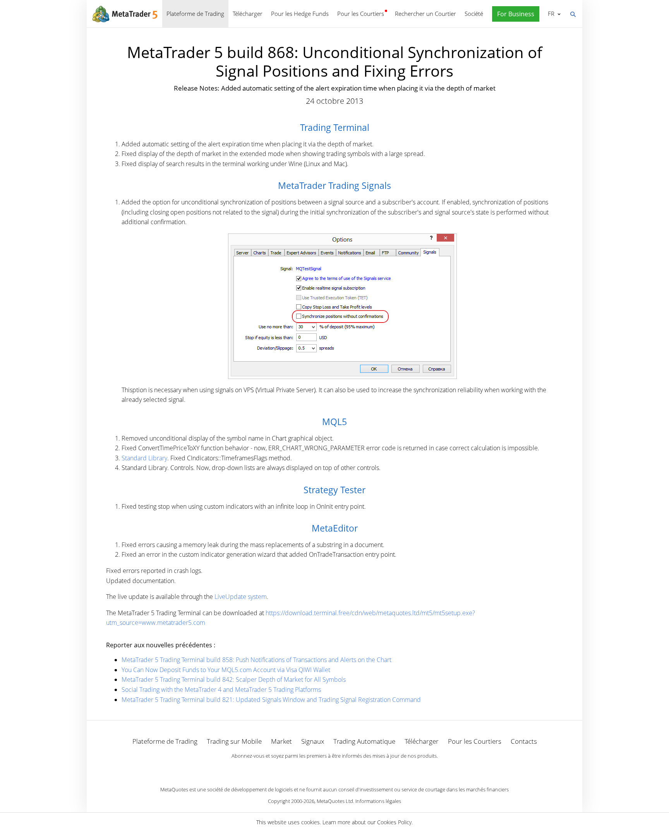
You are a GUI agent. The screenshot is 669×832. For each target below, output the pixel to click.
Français (549, 13)
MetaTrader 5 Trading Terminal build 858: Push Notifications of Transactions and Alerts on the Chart (256, 659)
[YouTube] (347, 769)
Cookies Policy (394, 822)
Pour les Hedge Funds (300, 13)
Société (474, 13)
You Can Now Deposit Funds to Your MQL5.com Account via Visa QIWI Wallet (226, 670)
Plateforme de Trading (195, 13)
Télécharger (247, 13)
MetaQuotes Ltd (335, 801)
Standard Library (144, 458)
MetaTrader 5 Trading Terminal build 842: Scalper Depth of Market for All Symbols (234, 679)
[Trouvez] (572, 13)
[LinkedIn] (334, 769)
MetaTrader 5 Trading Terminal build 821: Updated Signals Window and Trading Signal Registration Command (271, 699)
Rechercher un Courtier (425, 13)
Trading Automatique (364, 741)
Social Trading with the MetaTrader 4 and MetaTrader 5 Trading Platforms (221, 689)
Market (281, 741)
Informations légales (378, 801)
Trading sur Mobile (234, 741)
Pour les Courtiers (360, 13)
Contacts (524, 741)
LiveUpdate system (240, 596)
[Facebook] (322, 769)
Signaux (312, 741)
